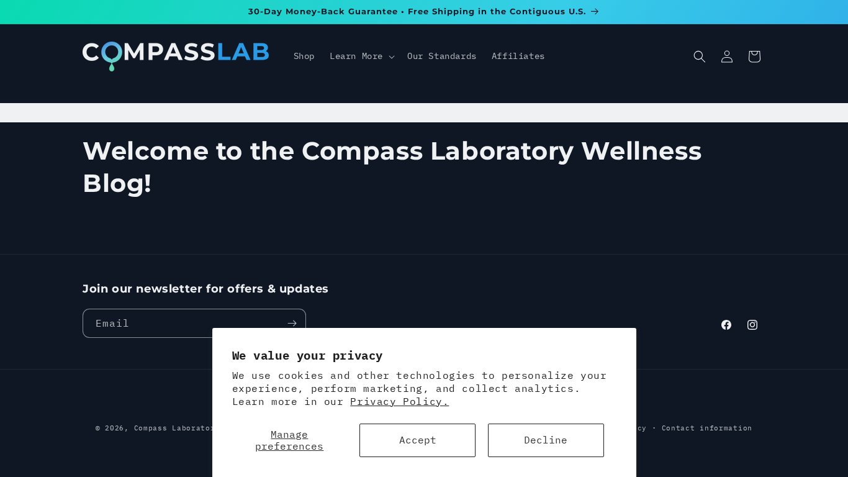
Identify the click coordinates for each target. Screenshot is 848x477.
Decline (545, 440)
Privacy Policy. (399, 401)
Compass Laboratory (177, 428)
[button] (361, 56)
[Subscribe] (291, 323)
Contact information (707, 428)
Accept (417, 440)
